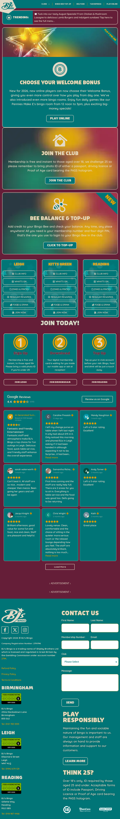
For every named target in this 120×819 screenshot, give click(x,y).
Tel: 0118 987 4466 (10, 813)
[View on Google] (48, 417)
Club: (64, 654)
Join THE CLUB (60, 180)
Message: (66, 671)
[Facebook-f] (4, 629)
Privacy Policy (8, 674)
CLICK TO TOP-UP (60, 245)
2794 (3, 658)
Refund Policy (8, 668)
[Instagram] (24, 629)
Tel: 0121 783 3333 (10, 724)
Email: (94, 637)
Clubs (44, 4)
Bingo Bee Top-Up (63, 4)
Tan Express (95, 4)
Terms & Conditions (11, 680)
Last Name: (97, 620)
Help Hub (80, 4)
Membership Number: (73, 637)
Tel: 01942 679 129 (10, 768)
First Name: (67, 620)
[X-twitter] (14, 629)
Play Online (112, 4)
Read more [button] (51, 457)
